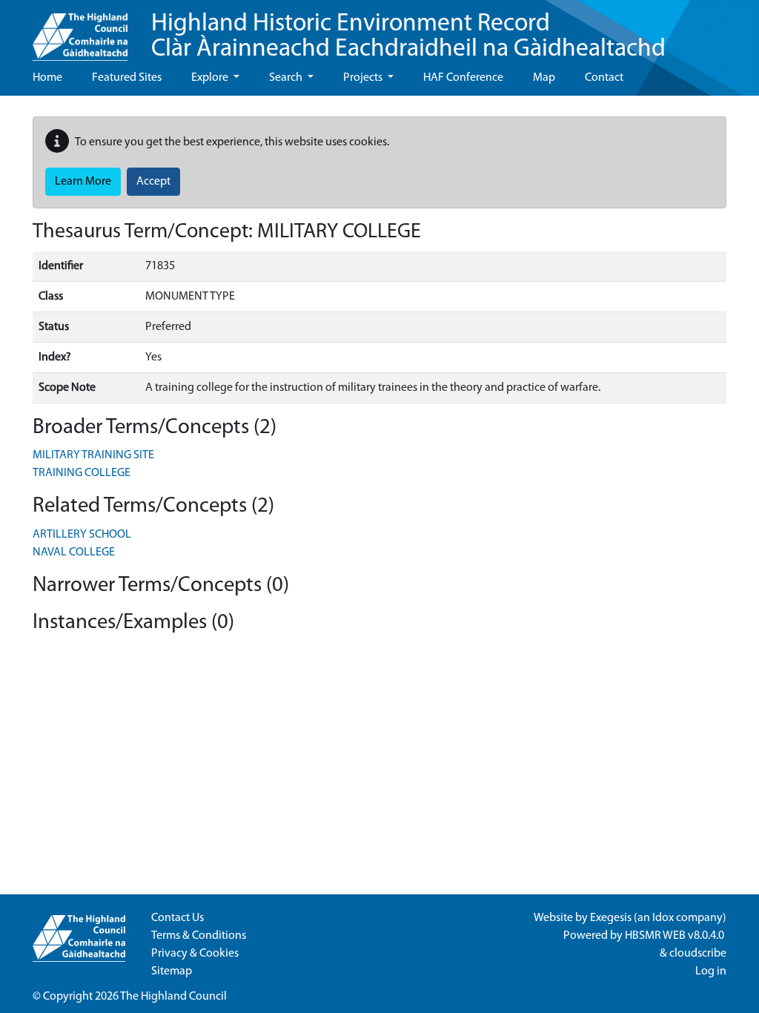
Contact (604, 78)
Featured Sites (127, 78)
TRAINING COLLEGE (81, 473)
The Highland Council (173, 997)
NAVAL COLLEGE (74, 552)
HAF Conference (463, 78)
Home (47, 78)
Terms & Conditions (198, 936)
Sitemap (171, 971)
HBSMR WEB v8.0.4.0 (675, 936)
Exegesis (611, 918)
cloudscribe (697, 954)
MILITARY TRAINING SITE (93, 455)
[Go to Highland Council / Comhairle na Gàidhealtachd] (80, 30)
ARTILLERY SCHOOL (82, 535)
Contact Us (177, 918)
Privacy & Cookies (195, 954)
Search (287, 78)
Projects (364, 78)
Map (544, 78)
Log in (710, 971)
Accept (153, 182)
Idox (663, 918)
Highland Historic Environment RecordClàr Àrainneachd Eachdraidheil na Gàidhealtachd (408, 37)
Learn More (83, 182)
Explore (211, 78)
